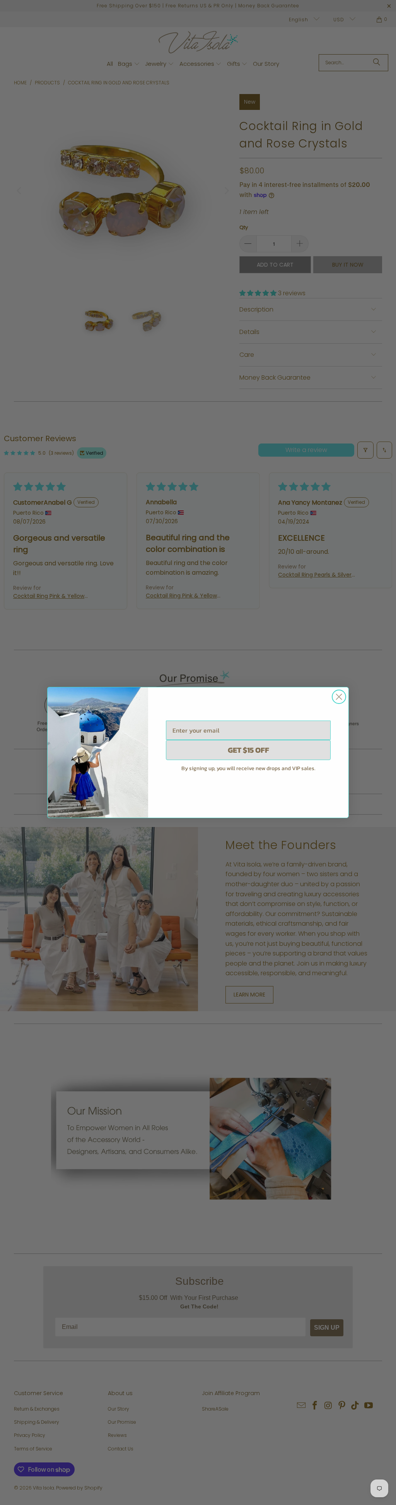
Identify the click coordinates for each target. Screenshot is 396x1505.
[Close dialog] (339, 697)
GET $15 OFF (248, 750)
